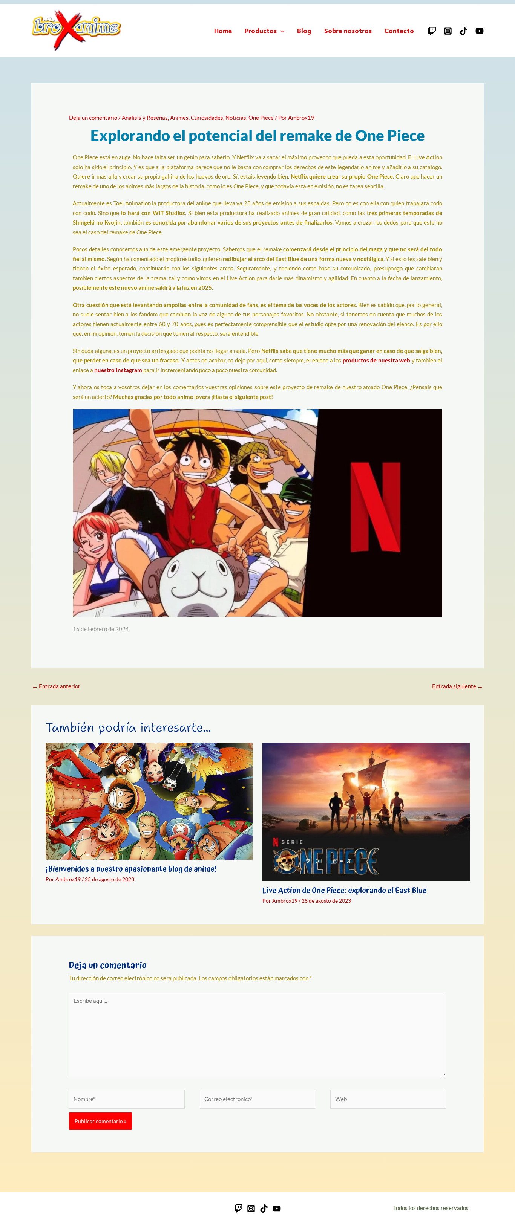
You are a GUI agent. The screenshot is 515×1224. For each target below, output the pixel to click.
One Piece (261, 117)
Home (223, 30)
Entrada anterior (56, 686)
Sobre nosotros (348, 30)
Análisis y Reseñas (145, 117)
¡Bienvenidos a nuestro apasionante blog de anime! (131, 869)
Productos (261, 30)
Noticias (235, 117)
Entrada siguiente (457, 686)
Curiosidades (207, 117)
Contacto (399, 30)
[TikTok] (464, 31)
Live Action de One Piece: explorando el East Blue (344, 891)
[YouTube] (479, 31)
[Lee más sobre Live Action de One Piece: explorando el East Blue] (366, 811)
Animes (179, 117)
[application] (280, 30)
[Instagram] (448, 31)
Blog (304, 30)
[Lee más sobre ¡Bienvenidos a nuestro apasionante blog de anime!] (149, 800)
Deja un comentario (93, 117)
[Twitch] (432, 31)
